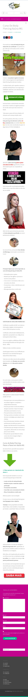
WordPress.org (6, 683)
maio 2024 (6, 663)
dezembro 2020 (6, 666)
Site (5, 626)
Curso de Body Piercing (8, 691)
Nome (5, 615)
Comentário (6, 597)
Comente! (11, 32)
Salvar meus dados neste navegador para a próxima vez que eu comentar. (13, 633)
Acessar (5, 679)
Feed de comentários (7, 682)
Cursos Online (18, 32)
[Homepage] (14, 6)
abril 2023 (6, 664)
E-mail (5, 620)
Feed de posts (6, 680)
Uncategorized (6, 673)
